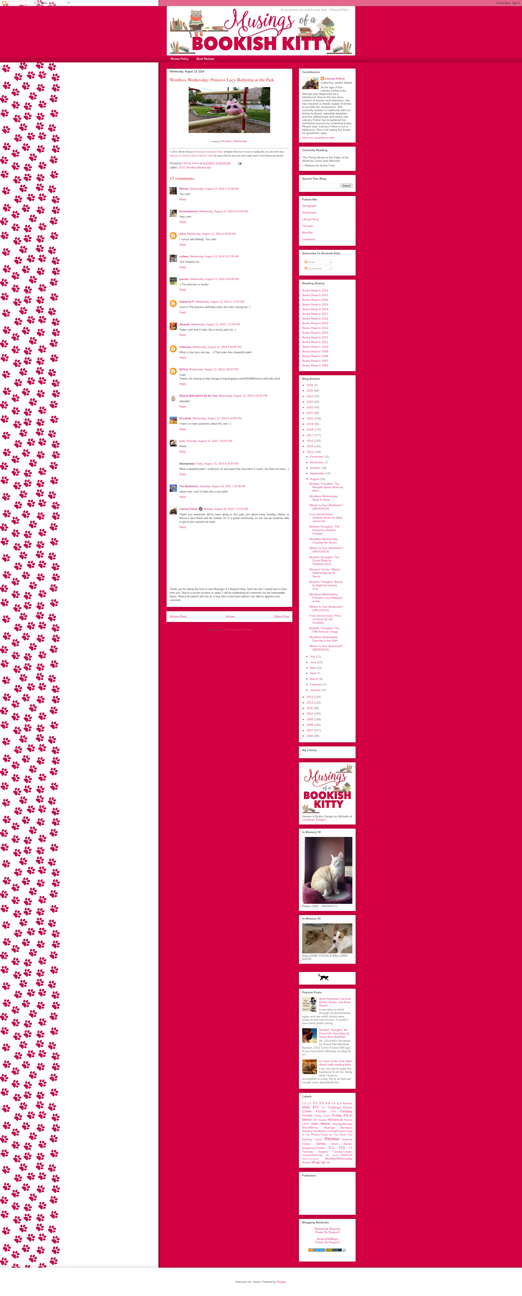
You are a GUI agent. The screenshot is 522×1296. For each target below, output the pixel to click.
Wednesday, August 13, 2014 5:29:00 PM (216, 347)
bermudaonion (188, 211)
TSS (341, 1148)
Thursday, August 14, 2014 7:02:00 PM (209, 441)
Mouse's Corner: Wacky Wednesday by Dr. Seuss (324, 573)
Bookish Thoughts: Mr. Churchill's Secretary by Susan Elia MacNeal (334, 1033)
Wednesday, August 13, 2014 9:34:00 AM (214, 279)
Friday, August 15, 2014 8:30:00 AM (217, 463)
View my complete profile (318, 137)
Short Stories (341, 1143)
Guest (322, 1119)
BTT (316, 1107)
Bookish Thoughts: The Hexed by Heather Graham (324, 530)
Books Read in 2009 (315, 351)
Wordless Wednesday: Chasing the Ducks (323, 540)
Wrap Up (318, 1162)
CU (323, 1107)
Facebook (308, 239)
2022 (310, 407)
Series (321, 1144)
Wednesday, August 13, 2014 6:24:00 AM (223, 211)
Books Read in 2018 (315, 309)
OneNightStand (336, 1131)
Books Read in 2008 (315, 356)
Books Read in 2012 (315, 337)
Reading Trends (312, 1139)
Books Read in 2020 (315, 299)
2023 (310, 401)
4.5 (334, 1103)
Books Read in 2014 (315, 328)
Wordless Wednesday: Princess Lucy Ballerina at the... (325, 598)
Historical (335, 1120)
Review (332, 1138)
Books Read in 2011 (315, 342)
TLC (331, 1148)
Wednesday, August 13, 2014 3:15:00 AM (214, 188)
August (315, 479)
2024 (310, 396)
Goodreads (309, 212)
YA (328, 1162)
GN (315, 1120)
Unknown (185, 347)
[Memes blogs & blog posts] (317, 1250)
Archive (347, 1103)
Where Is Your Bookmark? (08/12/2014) (326, 608)
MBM (314, 1124)
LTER (305, 1124)
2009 (310, 719)
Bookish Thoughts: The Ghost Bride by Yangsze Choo (324, 561)
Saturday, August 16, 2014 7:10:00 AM (222, 486)
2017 (310, 435)
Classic (347, 1107)
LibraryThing (310, 219)
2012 (310, 702)
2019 (310, 424)
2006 (310, 735)
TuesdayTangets (342, 1151)
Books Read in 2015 (315, 323)
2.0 (304, 1103)
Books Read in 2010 (315, 346)
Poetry (315, 1134)
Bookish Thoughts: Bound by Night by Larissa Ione (326, 585)
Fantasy (346, 1111)
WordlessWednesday (198, 167)
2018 (310, 429)
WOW (335, 1155)
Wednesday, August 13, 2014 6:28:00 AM (211, 233)
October (315, 467)
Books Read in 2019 (315, 304)
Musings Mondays (338, 1127)
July (313, 656)
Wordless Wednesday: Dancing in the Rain (323, 638)
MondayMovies (342, 1124)
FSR (333, 1111)
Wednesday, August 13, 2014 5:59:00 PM (213, 369)
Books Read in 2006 (315, 365)
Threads (307, 226)
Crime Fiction (314, 1111)
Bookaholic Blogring (327, 1228)
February (316, 684)
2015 (310, 446)
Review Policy (179, 58)
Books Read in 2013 (315, 332)
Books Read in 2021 (315, 295)
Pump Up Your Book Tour (336, 1134)
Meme (325, 1124)
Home (230, 616)
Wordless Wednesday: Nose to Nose (323, 498)
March (314, 679)
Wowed (306, 1162)
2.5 (309, 1103)
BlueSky (307, 232)
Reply (182, 199)
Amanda (184, 324)
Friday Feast (322, 1115)
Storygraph (309, 205)
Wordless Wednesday (234, 141)
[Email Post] (239, 163)
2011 (310, 708)
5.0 (339, 1103)
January (315, 690)
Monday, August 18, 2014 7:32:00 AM (226, 508)
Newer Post (178, 616)
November (317, 462)
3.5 (321, 1103)
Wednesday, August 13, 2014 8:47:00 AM (214, 256)
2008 (310, 724)
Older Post (281, 616)
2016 (310, 440)
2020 (310, 418)
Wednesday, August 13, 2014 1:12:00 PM (219, 301)
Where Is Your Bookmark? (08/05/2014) (326, 647)
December (317, 456)
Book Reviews (205, 58)
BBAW (306, 1107)
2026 (310, 385)
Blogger (281, 1281)
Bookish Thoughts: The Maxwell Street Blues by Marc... (326, 487)
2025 (310, 390)
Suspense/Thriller (313, 1148)
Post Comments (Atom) (238, 629)
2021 (310, 413)
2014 (182, 167)
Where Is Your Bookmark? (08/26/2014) (326, 507)
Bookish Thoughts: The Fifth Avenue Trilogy (324, 629)
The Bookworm (189, 486)
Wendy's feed (205, 155)
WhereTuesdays (310, 1159)
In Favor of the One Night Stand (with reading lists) (335, 1062)
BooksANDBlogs (327, 1239)
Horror (348, 1119)
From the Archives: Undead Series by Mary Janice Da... (326, 518)
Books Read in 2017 (315, 313)
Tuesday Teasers (315, 1151)
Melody (184, 188)
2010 (310, 713)
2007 (310, 730)
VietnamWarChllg (312, 1155)
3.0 (315, 1103)
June (313, 662)
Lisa (182, 441)
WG (328, 1155)
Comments (314, 268)
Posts (311, 262)
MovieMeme (310, 1127)
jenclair (184, 279)
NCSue (183, 369)
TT (350, 1148)
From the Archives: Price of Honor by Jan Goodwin (325, 619)
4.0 (327, 1103)
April (313, 673)
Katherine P (186, 301)
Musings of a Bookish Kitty (209, 152)
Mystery (307, 1131)
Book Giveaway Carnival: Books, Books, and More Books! (335, 1002)
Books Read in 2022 (315, 290)
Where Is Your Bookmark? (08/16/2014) (326, 549)
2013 (310, 696)
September (317, 473)
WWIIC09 (346, 1155)
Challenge (334, 1107)
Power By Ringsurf (327, 1232)
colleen (184, 256)
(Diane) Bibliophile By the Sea (198, 395)
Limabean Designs (314, 819)
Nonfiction (319, 1131)
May (313, 667)
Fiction (307, 1115)
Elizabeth (185, 418)
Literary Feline (188, 508)
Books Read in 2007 (315, 360)
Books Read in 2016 (315, 318)
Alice (182, 233)
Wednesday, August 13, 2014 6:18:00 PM (242, 395)
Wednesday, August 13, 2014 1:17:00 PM (215, 324)
